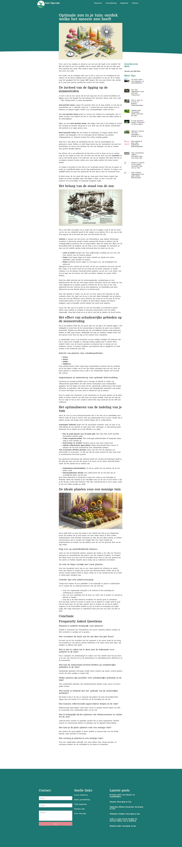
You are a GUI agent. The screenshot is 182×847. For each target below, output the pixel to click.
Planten (135, 3)
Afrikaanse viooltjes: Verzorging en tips (125, 814)
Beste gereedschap (82, 800)
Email (41, 802)
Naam (41, 795)
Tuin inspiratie (80, 804)
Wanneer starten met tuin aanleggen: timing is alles (137, 133)
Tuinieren (98, 3)
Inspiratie (124, 3)
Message (42, 809)
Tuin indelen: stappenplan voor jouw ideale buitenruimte (137, 175)
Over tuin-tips (80, 813)
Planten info (79, 809)
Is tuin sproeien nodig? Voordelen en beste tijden (137, 122)
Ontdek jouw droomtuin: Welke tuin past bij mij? (137, 113)
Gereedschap (111, 3)
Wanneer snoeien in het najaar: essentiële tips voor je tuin (137, 165)
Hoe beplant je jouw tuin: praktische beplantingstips (137, 143)
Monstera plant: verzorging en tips (123, 826)
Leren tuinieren (81, 795)
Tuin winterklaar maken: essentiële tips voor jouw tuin (137, 155)
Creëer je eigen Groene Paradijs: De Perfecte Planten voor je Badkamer (123, 820)
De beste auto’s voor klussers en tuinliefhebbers (137, 81)
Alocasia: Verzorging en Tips (120, 802)
